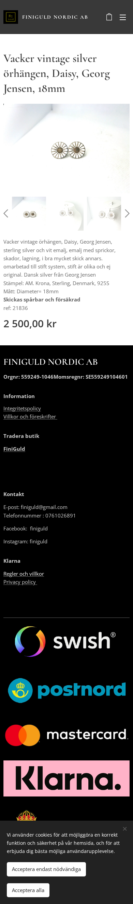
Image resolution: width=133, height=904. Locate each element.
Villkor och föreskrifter (30, 416)
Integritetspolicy (22, 408)
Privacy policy (20, 581)
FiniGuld (14, 448)
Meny (123, 17)
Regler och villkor (23, 573)
